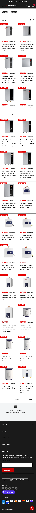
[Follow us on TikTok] (16, 488)
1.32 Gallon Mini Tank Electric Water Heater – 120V (9, 297)
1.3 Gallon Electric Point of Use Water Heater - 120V (26, 205)
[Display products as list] (33, 20)
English (5, 479)
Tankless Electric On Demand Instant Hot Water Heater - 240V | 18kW (27, 111)
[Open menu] (2, 5)
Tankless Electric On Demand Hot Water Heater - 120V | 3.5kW (27, 390)
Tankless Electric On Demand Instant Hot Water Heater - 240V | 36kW (9, 206)
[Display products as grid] (30, 20)
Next (30, 399)
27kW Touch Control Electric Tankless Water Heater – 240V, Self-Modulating (27, 175)
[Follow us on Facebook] (3, 488)
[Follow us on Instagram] (6, 488)
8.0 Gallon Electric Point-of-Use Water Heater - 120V (26, 267)
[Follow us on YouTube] (13, 488)
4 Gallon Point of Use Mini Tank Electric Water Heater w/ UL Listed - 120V (9, 328)
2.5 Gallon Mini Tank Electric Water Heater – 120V (27, 297)
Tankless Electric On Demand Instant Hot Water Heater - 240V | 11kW (27, 47)
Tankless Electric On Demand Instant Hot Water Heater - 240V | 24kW (27, 143)
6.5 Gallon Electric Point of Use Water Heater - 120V (8, 267)
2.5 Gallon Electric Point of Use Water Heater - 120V (8, 237)
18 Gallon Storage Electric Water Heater (9, 387)
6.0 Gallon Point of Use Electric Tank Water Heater (26, 327)
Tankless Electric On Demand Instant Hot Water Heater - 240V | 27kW (9, 175)
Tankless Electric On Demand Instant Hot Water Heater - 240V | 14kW (27, 79)
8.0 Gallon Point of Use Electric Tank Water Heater (8, 359)
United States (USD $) (18, 479)
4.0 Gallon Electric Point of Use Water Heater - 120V (26, 237)
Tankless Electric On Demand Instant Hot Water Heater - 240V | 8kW (9, 47)
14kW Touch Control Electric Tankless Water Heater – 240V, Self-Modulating (9, 111)
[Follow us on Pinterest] (9, 488)
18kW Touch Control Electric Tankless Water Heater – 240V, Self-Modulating (9, 143)
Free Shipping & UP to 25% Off (18, 1)
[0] (33, 6)
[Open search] (26, 6)
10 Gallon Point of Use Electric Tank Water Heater (26, 359)
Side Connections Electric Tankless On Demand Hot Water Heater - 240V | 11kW (9, 79)
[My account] (29, 6)
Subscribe (7, 470)
